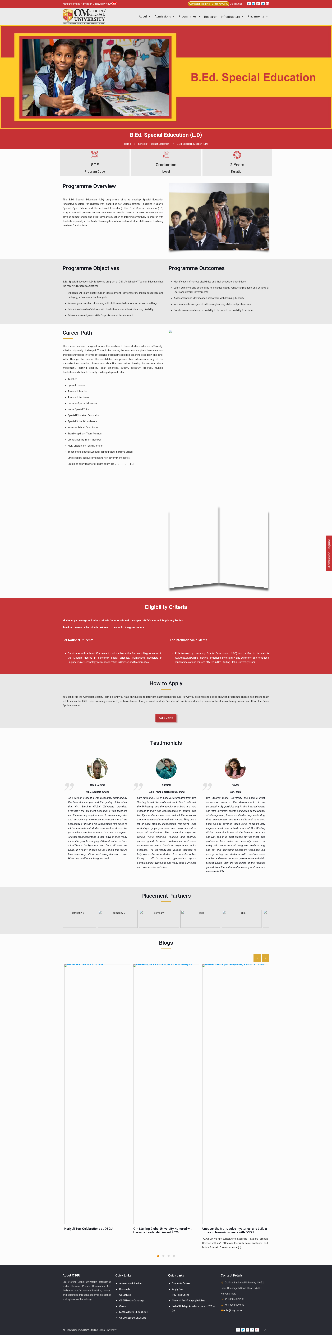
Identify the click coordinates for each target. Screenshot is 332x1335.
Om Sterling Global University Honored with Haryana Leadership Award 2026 (163, 1230)
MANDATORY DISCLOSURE (134, 1312)
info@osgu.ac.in (233, 1310)
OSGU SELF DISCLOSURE (132, 1317)
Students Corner (181, 1283)
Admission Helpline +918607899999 (208, 3)
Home (127, 143)
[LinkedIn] (263, 3)
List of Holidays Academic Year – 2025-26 (193, 1308)
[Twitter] (253, 3)
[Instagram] (267, 3)
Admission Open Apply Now (96, 3)
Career (123, 1306)
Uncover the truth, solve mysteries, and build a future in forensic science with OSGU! (234, 1230)
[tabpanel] (97, 1098)
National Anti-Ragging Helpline (188, 1300)
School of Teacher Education (153, 143)
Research (124, 1289)
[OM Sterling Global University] (84, 16)
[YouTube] (258, 3)
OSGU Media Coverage (131, 1300)
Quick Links (236, 3)
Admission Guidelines (131, 1283)
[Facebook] (249, 3)
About (143, 16)
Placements (256, 16)
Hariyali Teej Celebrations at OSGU (88, 1228)
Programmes (188, 16)
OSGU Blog (125, 1294)
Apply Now (178, 1289)
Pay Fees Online (180, 1294)
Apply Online (166, 717)
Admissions (163, 16)
